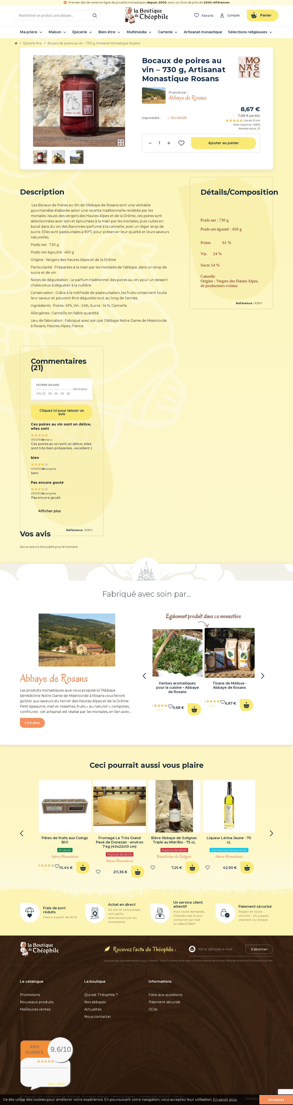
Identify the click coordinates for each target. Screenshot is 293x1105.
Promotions (30, 995)
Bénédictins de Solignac (174, 856)
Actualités (92, 1009)
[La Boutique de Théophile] (146, 15)
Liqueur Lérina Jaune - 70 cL (229, 840)
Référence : (245, 303)
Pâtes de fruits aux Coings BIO (65, 840)
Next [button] (262, 676)
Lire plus (32, 723)
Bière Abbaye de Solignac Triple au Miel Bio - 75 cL (174, 840)
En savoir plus (225, 1100)
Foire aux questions (165, 995)
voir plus (56, 1083)
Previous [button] (144, 676)
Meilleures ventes (35, 1009)
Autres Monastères (65, 856)
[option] (177, 673)
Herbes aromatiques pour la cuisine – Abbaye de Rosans (177, 687)
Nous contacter (97, 1017)
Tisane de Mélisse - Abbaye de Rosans (230, 685)
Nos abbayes (95, 1002)
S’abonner (259, 949)
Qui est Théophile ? (101, 995)
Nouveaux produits (36, 1002)
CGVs (153, 1009)
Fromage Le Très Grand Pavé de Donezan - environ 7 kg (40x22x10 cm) (119, 842)
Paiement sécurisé (164, 1002)
